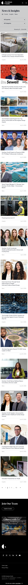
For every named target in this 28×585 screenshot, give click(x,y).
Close (22, 583)
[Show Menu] (26, 3)
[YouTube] (19, 555)
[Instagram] (6, 555)
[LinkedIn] (13, 555)
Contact (8, 532)
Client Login (5, 565)
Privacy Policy (5, 567)
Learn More (18, 583)
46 (16, 487)
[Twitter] (9, 555)
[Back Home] (6, 2)
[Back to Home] (4, 546)
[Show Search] (22, 3)
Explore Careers (8, 508)
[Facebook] (3, 555)
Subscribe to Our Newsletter (13, 528)
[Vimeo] (16, 555)
